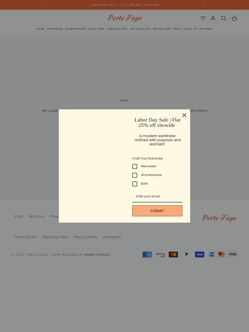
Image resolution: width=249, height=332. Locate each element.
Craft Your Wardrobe (147, 158)
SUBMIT (157, 211)
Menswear (148, 166)
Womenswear (151, 175)
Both (144, 184)
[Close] (184, 115)
